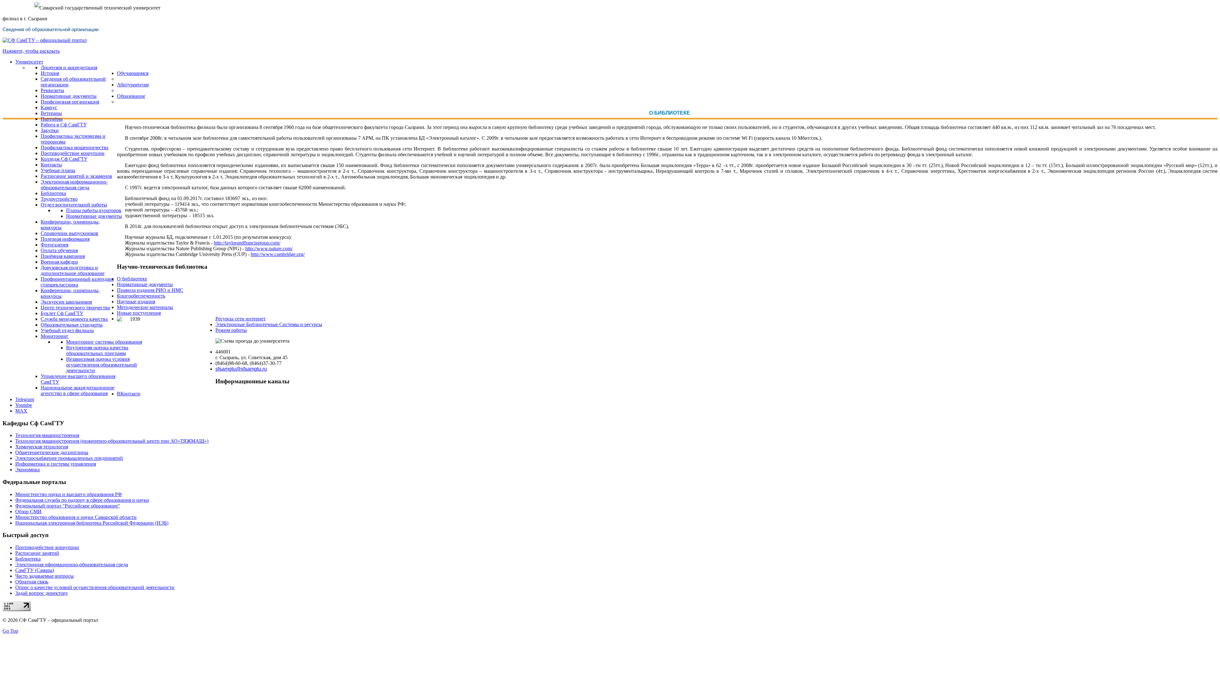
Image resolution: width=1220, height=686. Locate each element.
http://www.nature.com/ (269, 248)
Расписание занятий (37, 553)
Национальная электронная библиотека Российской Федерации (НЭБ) (91, 523)
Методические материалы (145, 307)
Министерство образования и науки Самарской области (76, 517)
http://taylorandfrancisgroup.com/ (247, 242)
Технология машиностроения (47, 435)
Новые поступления (139, 313)
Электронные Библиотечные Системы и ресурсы (268, 324)
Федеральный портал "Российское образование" (67, 505)
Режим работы (231, 330)
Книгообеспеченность (141, 296)
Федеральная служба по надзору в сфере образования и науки (82, 500)
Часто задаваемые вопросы (44, 576)
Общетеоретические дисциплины (51, 452)
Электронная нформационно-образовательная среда (71, 564)
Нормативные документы (145, 284)
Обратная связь (31, 581)
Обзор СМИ (28, 511)
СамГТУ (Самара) (34, 570)
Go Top (10, 631)
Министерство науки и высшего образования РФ (68, 494)
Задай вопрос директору (41, 593)
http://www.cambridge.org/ (278, 254)
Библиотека (28, 559)
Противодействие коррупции (47, 547)
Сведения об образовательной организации (50, 29)
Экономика (27, 469)
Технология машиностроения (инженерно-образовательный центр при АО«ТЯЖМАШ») (111, 441)
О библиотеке (132, 278)
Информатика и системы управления (55, 464)
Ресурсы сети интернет (240, 318)
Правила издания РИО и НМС (150, 290)
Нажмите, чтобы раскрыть (31, 51)
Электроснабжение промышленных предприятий (69, 458)
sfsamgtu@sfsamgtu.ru (241, 369)
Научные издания (136, 301)
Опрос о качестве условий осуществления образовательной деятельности (94, 587)
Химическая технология (41, 446)
